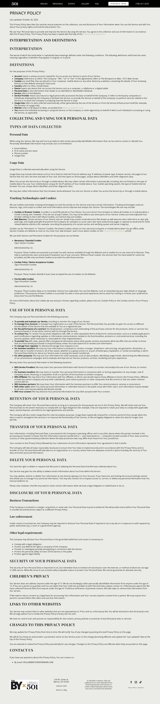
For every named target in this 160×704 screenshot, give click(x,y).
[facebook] (131, 682)
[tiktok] (140, 682)
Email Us (59, 690)
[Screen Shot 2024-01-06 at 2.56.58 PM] (15, 3)
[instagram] (136, 682)
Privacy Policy (132, 687)
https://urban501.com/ (73, 108)
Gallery (85, 3)
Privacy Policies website (114, 231)
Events (71, 3)
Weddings (58, 3)
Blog (65, 690)
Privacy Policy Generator (94, 34)
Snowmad (140, 687)
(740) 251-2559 (142, 3)
